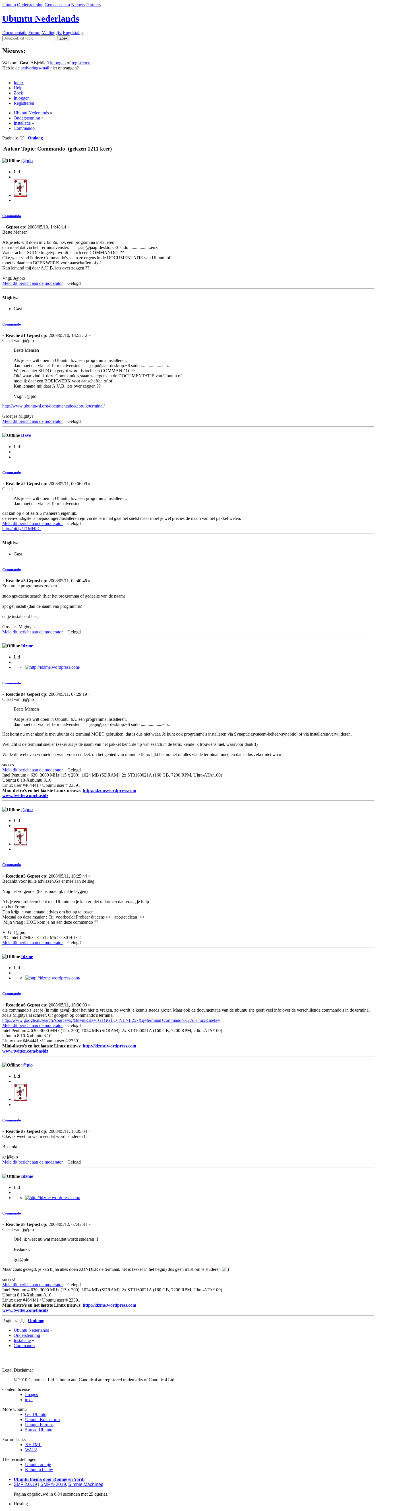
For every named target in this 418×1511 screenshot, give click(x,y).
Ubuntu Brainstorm (42, 1419)
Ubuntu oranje (38, 1464)
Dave (26, 435)
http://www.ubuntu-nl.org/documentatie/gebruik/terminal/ (53, 406)
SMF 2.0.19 (25, 1484)
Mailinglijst (52, 32)
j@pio (27, 160)
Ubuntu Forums (39, 1424)
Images (31, 1394)
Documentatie (14, 32)
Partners (93, 4)
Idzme (27, 645)
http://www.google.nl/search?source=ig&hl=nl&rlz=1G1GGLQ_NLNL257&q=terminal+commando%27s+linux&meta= (111, 1020)
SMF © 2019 (53, 1484)
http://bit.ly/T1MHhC (21, 528)
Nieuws (78, 4)
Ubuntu (9, 4)
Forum (34, 32)
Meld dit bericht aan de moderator (32, 283)
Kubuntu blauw (39, 1469)
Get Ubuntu (35, 1414)
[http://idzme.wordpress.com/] (52, 667)
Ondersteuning (30, 4)
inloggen (58, 62)
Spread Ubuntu (38, 1429)
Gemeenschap (57, 4)
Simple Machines (85, 1484)
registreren (81, 62)
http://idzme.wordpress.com (109, 790)
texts (29, 1399)
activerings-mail (35, 67)
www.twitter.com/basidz (25, 795)
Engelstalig (73, 32)
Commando (11, 216)
